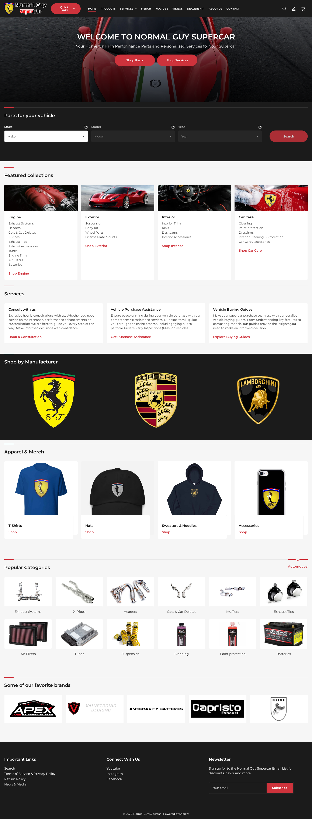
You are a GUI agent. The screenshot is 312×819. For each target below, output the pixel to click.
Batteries (15, 264)
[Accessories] (271, 498)
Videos (177, 8)
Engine (14, 217)
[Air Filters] (28, 634)
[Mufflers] (232, 591)
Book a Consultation (25, 337)
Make (8, 127)
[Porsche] (156, 400)
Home (92, 8)
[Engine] (41, 198)
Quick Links (64, 9)
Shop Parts (134, 60)
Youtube (113, 768)
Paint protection (251, 228)
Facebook (114, 779)
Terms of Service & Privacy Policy (29, 774)
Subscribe (280, 788)
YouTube (161, 8)
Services (126, 8)
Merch (146, 8)
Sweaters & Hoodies (179, 526)
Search (288, 136)
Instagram (115, 774)
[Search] (284, 8)
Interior (168, 217)
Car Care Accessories (254, 242)
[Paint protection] (232, 634)
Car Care (246, 217)
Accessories (249, 526)
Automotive (297, 566)
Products (108, 8)
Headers (14, 228)
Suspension (93, 223)
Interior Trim (171, 223)
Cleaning (245, 223)
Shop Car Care (250, 250)
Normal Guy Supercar (147, 813)
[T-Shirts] (41, 498)
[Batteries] (283, 634)
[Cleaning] (181, 634)
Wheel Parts (94, 232)
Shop (12, 532)
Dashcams (170, 232)
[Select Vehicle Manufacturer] (86, 127)
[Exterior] (118, 198)
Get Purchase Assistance (131, 337)
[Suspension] (130, 634)
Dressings (246, 232)
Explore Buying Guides (231, 337)
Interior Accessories (176, 237)
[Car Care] (271, 198)
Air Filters (15, 260)
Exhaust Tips (17, 242)
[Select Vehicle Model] (173, 127)
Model (96, 127)
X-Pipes (14, 237)
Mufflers (232, 612)
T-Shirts (15, 526)
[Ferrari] (53, 400)
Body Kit (91, 228)
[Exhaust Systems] (28, 591)
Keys (165, 228)
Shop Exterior (96, 246)
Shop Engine (18, 273)
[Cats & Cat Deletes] (181, 591)
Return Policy (14, 779)
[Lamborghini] (258, 400)
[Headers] (130, 591)
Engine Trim (17, 255)
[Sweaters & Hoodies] (194, 498)
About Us (215, 8)
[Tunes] (79, 634)
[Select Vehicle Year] (260, 127)
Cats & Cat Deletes (22, 232)
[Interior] (194, 198)
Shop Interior (172, 246)
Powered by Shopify (176, 813)
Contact (232, 8)
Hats (89, 526)
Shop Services (177, 60)
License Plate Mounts (101, 237)
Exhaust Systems (21, 223)
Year (181, 127)
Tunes (12, 251)
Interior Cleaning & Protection (261, 237)
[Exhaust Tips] (283, 591)
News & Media (15, 784)
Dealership (195, 8)
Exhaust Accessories (23, 246)
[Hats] (118, 498)
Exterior (92, 217)
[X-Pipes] (79, 591)
